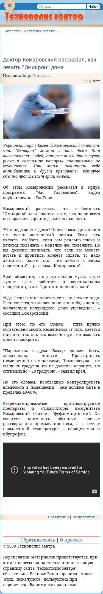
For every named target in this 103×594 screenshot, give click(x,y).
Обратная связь (37, 540)
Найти (93, 7)
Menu (9, 9)
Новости (12, 30)
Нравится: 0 (58, 516)
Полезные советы (39, 30)
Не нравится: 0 (85, 516)
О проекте (71, 540)
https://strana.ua (37, 75)
